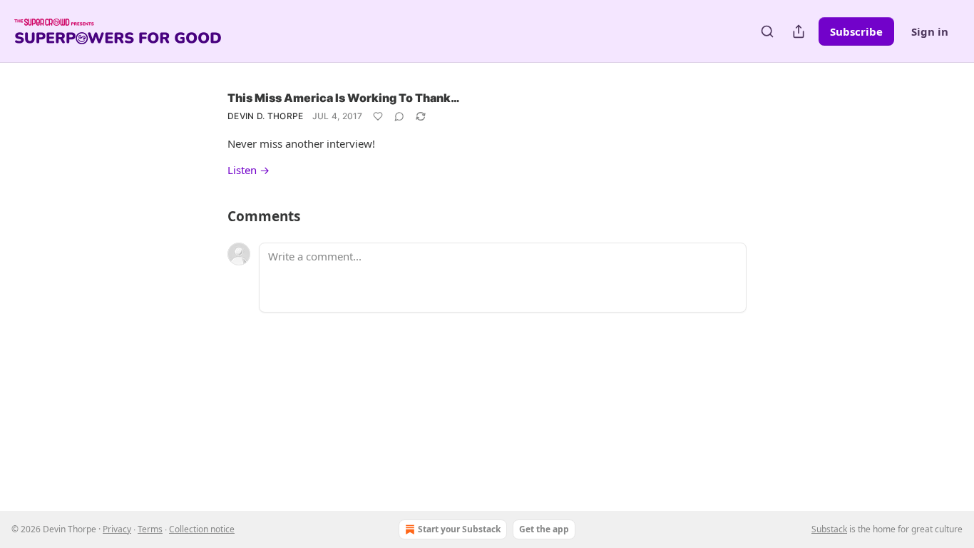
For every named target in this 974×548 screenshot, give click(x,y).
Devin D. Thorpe (265, 116)
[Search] (767, 31)
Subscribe (856, 31)
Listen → (248, 170)
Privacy (117, 529)
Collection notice (202, 529)
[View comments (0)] (399, 116)
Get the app (544, 529)
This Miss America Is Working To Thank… (343, 98)
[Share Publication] (798, 31)
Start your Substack (459, 529)
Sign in (929, 31)
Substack (829, 529)
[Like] (378, 116)
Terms (150, 529)
